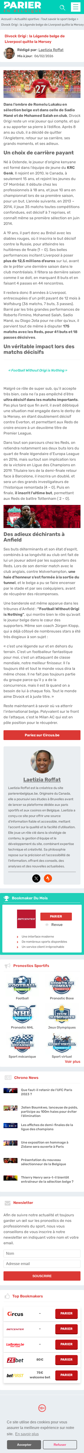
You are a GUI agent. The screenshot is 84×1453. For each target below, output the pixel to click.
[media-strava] (48, 878)
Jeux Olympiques (62, 1027)
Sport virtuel (62, 1057)
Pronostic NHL (22, 1027)
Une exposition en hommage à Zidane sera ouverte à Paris (44, 1144)
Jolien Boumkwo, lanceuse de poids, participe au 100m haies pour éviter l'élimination (49, 1111)
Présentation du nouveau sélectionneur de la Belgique (43, 1162)
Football (22, 998)
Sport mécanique (22, 1057)
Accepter (24, 1444)
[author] (9, 53)
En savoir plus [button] (27, 1434)
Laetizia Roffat (42, 779)
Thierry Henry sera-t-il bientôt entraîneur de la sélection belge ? (47, 1179)
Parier (56, 916)
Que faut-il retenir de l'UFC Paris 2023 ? (46, 1092)
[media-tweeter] (36, 878)
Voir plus (72, 1061)
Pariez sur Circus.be (42, 735)
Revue (56, 924)
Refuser (60, 1444)
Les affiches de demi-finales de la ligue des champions (47, 1127)
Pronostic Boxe (62, 998)
